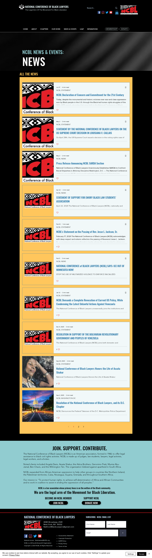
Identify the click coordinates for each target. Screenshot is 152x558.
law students (94, 456)
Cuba (50, 474)
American (80, 454)
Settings (131, 554)
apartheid (101, 467)
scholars (45, 459)
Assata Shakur (65, 464)
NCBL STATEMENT (63, 90)
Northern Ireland (116, 472)
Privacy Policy (14, 555)
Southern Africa (105, 474)
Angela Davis (52, 464)
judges (83, 456)
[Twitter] (107, 12)
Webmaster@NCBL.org (42, 540)
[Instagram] (103, 12)
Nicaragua (59, 474)
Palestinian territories (37, 474)
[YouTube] (110, 12)
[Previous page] (68, 426)
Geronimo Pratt (99, 464)
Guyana (68, 474)
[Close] (149, 554)
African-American (53, 472)
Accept (141, 554)
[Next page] (83, 426)
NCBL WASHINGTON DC (66, 398)
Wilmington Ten (57, 467)
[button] (117, 12)
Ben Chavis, (35, 467)
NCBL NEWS (61, 159)
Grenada (77, 474)
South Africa (115, 467)
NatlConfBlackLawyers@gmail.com (58, 527)
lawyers (104, 456)
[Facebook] (99, 12)
